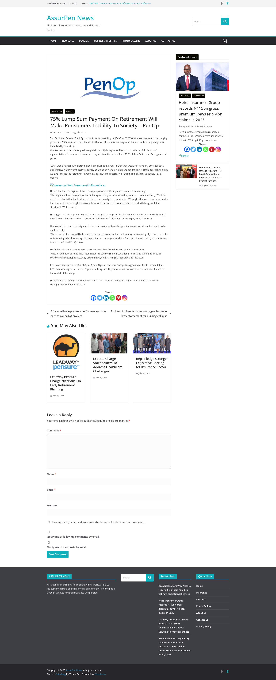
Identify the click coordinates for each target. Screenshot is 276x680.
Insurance (67, 40)
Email (51, 490)
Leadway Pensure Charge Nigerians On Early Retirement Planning (65, 383)
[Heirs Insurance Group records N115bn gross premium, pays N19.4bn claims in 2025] (202, 77)
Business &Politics (105, 40)
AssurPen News (70, 17)
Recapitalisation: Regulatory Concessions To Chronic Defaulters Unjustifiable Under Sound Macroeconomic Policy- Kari (175, 646)
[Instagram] (124, 298)
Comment (54, 430)
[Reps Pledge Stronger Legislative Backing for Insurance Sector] (152, 335)
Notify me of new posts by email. (67, 547)
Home (53, 40)
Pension (84, 40)
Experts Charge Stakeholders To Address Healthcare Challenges (107, 364)
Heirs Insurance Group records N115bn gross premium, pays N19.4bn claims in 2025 (200, 111)
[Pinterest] (118, 298)
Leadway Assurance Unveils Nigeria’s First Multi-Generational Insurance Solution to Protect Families (210, 174)
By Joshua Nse (79, 132)
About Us (150, 40)
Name (51, 474)
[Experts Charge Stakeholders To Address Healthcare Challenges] (109, 335)
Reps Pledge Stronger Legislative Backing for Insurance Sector (152, 362)
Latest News (56, 111)
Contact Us (168, 40)
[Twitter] (100, 298)
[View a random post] (225, 41)
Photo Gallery (131, 40)
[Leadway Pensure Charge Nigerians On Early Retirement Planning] (66, 335)
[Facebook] (93, 298)
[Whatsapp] (112, 298)
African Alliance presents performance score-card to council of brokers (78, 314)
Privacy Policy (203, 626)
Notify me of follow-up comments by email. (73, 536)
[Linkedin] (106, 298)
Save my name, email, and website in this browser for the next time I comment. (98, 522)
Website (52, 505)
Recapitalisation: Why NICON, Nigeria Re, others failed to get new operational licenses (175, 589)
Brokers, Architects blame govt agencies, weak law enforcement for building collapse (139, 314)
